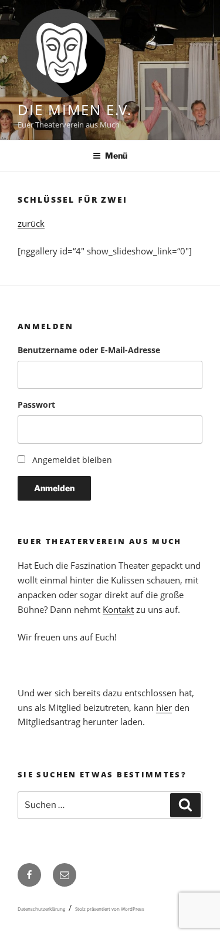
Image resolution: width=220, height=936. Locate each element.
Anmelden (54, 488)
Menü (116, 155)
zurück (31, 223)
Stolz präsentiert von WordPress (109, 908)
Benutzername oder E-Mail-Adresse (89, 349)
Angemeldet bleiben (72, 459)
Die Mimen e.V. (75, 109)
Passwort (36, 404)
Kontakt (118, 609)
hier (164, 707)
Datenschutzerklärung (41, 908)
